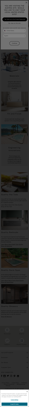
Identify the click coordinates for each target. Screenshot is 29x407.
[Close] (27, 391)
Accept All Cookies (14, 404)
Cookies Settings (14, 400)
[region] (14, 398)
